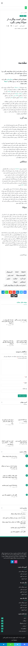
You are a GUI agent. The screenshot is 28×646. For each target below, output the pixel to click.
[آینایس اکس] (21, 3)
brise (16, 272)
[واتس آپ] (6, 292)
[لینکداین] (17, 292)
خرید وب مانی (23, 573)
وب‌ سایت (25, 388)
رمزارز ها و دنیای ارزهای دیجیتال (9, 456)
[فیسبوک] (25, 292)
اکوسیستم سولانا (20, 275)
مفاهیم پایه (23, 628)
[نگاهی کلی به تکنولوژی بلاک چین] (22, 498)
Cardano (21, 97)
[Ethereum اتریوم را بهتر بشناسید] (22, 489)
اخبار (22, 12)
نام (26, 376)
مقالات (21, 16)
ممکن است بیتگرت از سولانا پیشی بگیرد (14, 285)
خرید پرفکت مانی (23, 571)
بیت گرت (22, 278)
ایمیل (25, 382)
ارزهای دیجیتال (18, 93)
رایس (8, 278)
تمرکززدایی (9, 79)
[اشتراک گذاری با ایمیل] (15, 295)
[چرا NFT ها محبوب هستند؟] (21, 412)
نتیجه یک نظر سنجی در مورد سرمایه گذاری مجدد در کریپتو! (7, 321)
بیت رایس (10, 275)
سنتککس (22, 282)
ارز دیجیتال (17, 87)
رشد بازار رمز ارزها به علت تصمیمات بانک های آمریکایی (8, 342)
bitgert (23, 272)
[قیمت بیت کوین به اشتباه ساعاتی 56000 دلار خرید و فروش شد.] (7, 433)
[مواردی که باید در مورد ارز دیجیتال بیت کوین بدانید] (22, 469)
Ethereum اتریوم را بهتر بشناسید (9, 485)
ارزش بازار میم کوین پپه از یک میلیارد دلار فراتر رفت (7, 421)
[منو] (2, 3)
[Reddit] (10, 292)
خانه (24, 12)
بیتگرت (15, 278)
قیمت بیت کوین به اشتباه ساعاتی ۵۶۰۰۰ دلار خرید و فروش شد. (7, 442)
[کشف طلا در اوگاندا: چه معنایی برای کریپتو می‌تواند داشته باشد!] (22, 479)
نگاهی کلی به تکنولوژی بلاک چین (9, 495)
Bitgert (6, 81)
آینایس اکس (22, 25)
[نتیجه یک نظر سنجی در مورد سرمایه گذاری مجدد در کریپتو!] (7, 312)
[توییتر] (21, 292)
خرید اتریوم (24, 578)
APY (22, 185)
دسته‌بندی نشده (22, 631)
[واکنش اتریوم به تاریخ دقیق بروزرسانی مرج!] (21, 333)
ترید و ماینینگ (23, 623)
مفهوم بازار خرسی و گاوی (21, 319)
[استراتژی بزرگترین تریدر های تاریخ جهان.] (21, 433)
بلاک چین (16, 95)
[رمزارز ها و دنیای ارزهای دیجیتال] (22, 460)
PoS (12, 97)
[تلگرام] (3, 292)
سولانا (15, 282)
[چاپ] (12, 295)
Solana (9, 91)
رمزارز (24, 626)
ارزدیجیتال (9, 272)
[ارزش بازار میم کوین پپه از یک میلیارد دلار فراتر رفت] (7, 412)
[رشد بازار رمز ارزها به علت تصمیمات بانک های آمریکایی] (7, 333)
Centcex (17, 168)
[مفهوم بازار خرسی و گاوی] (21, 312)
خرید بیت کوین (23, 576)
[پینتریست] (14, 292)
